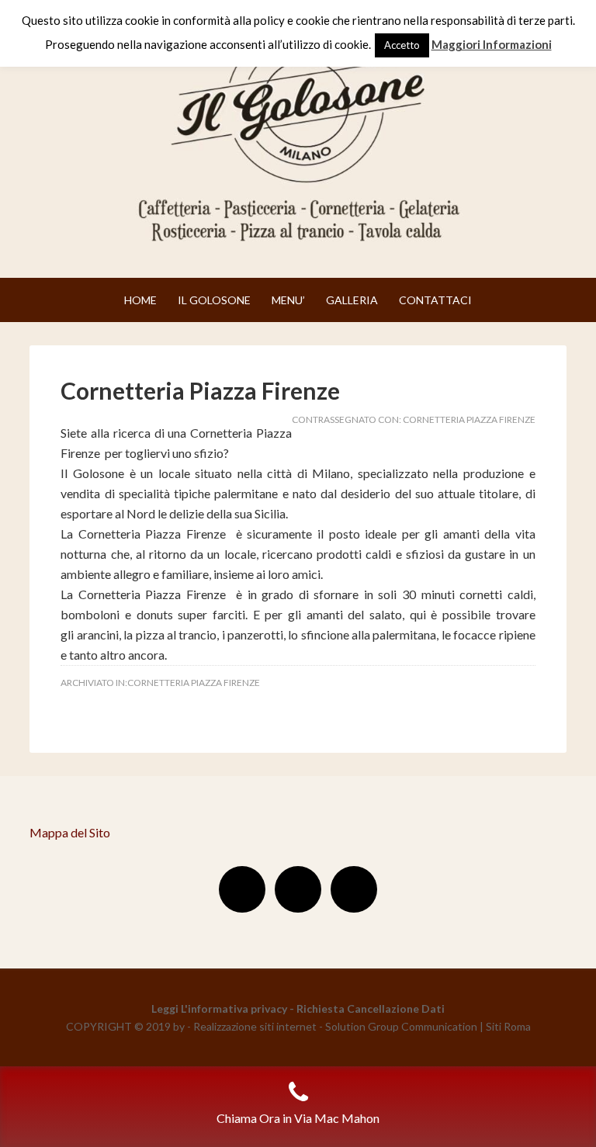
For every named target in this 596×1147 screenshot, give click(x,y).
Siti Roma (508, 1026)
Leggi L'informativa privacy (219, 1008)
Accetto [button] (402, 45)
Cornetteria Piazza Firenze (200, 390)
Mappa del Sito (69, 832)
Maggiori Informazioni (491, 44)
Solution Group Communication (401, 1026)
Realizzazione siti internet (255, 1026)
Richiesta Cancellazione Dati (370, 1008)
